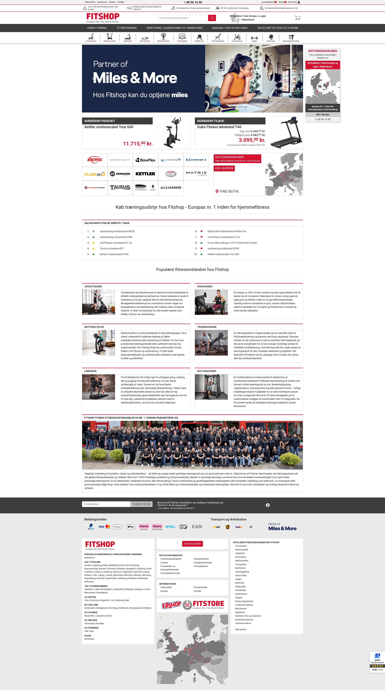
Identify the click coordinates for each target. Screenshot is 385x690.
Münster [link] (137, 575)
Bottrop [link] (135, 565)
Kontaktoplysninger (203, 562)
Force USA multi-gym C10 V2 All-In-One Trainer (232, 242)
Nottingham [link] (102, 592)
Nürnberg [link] (146, 575)
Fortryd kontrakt (192, 543)
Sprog (281, 2)
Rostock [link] (100, 578)
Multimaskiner (206, 371)
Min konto (292, 2)
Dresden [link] (121, 568)
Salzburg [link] (120, 600)
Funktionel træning (244, 605)
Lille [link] (86, 631)
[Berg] (94, 160)
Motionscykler (94, 327)
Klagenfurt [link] (105, 600)
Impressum (102, 2)
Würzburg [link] (89, 581)
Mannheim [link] (118, 575)
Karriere (112, 2)
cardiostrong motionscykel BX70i (117, 231)
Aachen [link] (87, 565)
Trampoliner (240, 564)
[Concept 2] (196, 160)
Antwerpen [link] (89, 623)
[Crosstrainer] (98, 302)
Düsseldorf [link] (131, 568)
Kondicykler (240, 590)
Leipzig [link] (101, 575)
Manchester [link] (89, 592)
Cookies (164, 562)
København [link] (89, 557)
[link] (258, 174)
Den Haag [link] (113, 608)
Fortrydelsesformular (170, 573)
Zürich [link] (109, 616)
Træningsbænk (207, 327)
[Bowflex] (145, 160)
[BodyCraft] (120, 160)
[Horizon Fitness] (120, 174)
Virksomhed (90, 2)
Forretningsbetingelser (171, 559)
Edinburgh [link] (128, 589)
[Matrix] (196, 174)
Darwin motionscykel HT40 (114, 254)
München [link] (128, 575)
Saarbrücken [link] (111, 578)
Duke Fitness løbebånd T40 (219, 127)
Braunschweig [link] (91, 568)
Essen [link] (149, 568)
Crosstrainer (93, 286)
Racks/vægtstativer (244, 601)
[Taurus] (120, 187)
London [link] (146, 589)
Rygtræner (240, 612)
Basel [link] (86, 616)
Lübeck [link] (108, 575)
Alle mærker (240, 629)
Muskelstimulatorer (244, 619)
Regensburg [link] (90, 578)
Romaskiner (204, 286)
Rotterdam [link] (146, 608)
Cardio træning (97, 28)
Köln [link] (95, 575)
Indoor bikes (241, 575)
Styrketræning (127, 28)
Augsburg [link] (97, 565)
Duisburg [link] (141, 568)
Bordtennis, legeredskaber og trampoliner (174, 28)
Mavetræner (241, 608)
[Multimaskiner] (211, 386)
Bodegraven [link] (102, 608)
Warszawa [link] (89, 639)
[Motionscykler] (98, 342)
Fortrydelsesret (201, 566)
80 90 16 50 (324, 119)
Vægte (238, 579)
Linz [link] (113, 600)
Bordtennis (240, 568)
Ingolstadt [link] (127, 572)
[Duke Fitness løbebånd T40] (286, 132)
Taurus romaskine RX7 (112, 248)
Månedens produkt (100, 121)
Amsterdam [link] (89, 608)
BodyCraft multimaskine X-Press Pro (227, 231)
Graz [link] (86, 600)
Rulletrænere (241, 594)
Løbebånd (90, 371)
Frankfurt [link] (88, 572)
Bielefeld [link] (112, 565)
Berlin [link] (105, 565)
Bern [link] (92, 616)
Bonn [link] (128, 565)
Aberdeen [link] (88, 589)
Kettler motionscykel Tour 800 (223, 254)
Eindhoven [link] (123, 608)
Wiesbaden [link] (143, 578)
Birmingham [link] (106, 589)
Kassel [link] (146, 572)
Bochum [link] (121, 565)
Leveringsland (267, 2)
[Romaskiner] (211, 302)
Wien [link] (127, 600)
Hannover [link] (117, 572)
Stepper (238, 597)
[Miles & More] (282, 526)
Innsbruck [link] (94, 600)
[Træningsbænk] (211, 342)
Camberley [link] (118, 589)
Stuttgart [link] (132, 578)
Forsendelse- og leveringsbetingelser (169, 568)
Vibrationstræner (243, 623)
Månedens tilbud (210, 121)
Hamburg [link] (107, 572)
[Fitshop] (103, 17)
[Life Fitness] (170, 174)
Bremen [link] (102, 568)
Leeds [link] (97, 589)
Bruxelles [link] (99, 623)
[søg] (212, 18)
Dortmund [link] (111, 568)
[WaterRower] (145, 187)
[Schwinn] (94, 187)
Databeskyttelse (201, 559)
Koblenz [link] (88, 575)
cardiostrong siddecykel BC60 (223, 248)
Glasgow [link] (138, 589)
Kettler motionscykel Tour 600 (109, 127)
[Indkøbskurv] (298, 18)
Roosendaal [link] (134, 608)
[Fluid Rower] (94, 174)
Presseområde (200, 587)
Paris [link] (91, 631)
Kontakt (120, 2)
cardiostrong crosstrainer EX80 (116, 237)
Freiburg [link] (98, 572)
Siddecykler (240, 586)
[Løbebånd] (98, 386)
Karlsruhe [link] (137, 572)
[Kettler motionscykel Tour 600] (173, 132)
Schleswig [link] (122, 578)
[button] (93, 78)
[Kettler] (145, 174)
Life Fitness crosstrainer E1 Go (116, 242)
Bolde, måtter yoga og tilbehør (278, 28)
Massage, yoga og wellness (230, 28)
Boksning (239, 583)
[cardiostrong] (170, 160)
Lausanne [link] (100, 616)
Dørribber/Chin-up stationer (248, 616)
